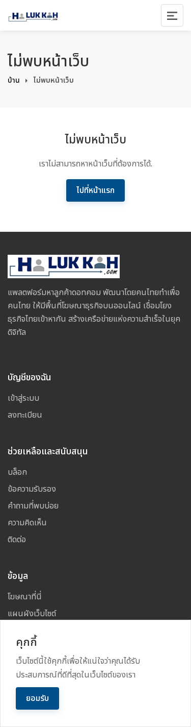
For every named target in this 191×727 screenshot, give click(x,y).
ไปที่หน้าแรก (95, 190)
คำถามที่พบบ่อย (33, 506)
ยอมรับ (37, 698)
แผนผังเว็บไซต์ (32, 614)
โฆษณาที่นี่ (25, 597)
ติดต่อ (17, 540)
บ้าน (14, 80)
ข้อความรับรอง (32, 489)
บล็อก (17, 472)
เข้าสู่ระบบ (23, 398)
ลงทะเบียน (25, 415)
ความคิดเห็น (27, 523)
